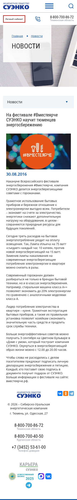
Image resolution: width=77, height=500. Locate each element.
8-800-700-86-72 (62, 18)
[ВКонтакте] (59, 393)
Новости (37, 36)
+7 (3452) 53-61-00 (29, 448)
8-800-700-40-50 (28, 437)
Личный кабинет (14, 19)
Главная (17, 36)
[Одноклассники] (65, 393)
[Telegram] (71, 393)
